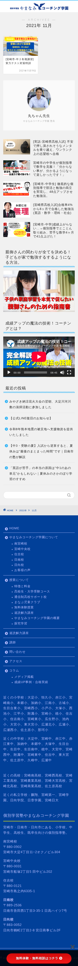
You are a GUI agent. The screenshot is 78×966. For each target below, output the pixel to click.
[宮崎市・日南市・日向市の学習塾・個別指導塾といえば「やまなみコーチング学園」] (39, 9)
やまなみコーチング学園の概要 (37, 618)
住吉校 (19, 554)
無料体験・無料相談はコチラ (37, 958)
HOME (14, 528)
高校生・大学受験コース (32, 591)
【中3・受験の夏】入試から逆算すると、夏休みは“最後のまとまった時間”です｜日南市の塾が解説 (41, 451)
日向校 (19, 565)
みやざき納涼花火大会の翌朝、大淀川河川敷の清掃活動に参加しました (40, 404)
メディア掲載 (24, 676)
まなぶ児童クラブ (27, 602)
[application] (39, 357)
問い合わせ (17, 651)
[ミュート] (62, 372)
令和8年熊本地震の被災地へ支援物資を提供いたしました (41, 432)
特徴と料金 (22, 586)
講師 (12, 642)
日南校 (19, 559)
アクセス (15, 661)
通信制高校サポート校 (30, 597)
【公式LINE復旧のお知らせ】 (31, 418)
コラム (14, 670)
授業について (19, 580)
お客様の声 (22, 570)
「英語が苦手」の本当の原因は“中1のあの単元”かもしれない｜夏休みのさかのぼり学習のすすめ (40, 473)
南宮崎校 (20, 543)
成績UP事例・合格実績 (31, 682)
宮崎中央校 (22, 549)
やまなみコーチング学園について (33, 537)
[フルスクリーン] (69, 372)
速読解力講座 (24, 612)
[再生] (9, 372)
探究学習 (20, 623)
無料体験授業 (24, 607)
